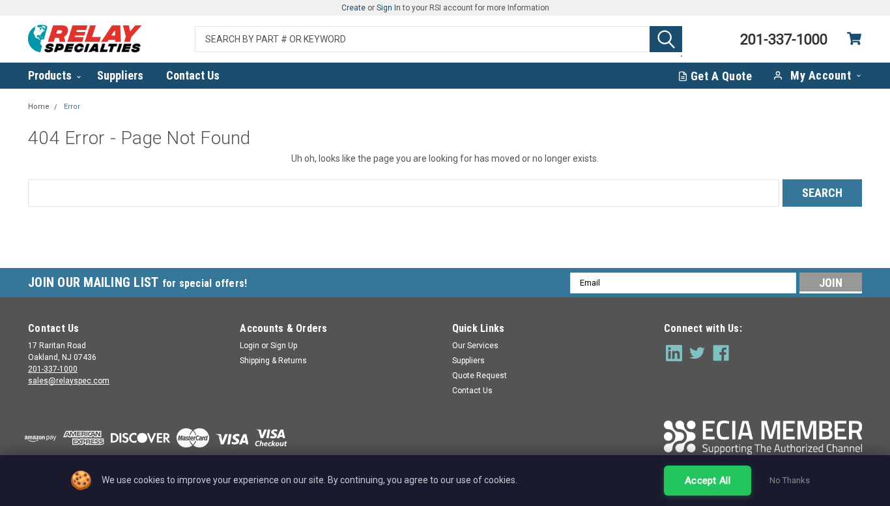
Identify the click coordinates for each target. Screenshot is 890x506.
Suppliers (120, 75)
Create (353, 7)
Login (249, 345)
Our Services (475, 345)
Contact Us (193, 75)
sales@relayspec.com (68, 380)
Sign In (389, 7)
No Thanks (789, 480)
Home (39, 106)
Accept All (707, 480)
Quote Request (479, 375)
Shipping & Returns (273, 360)
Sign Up (283, 345)
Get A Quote (722, 76)
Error (72, 106)
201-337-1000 (53, 369)
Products (51, 75)
